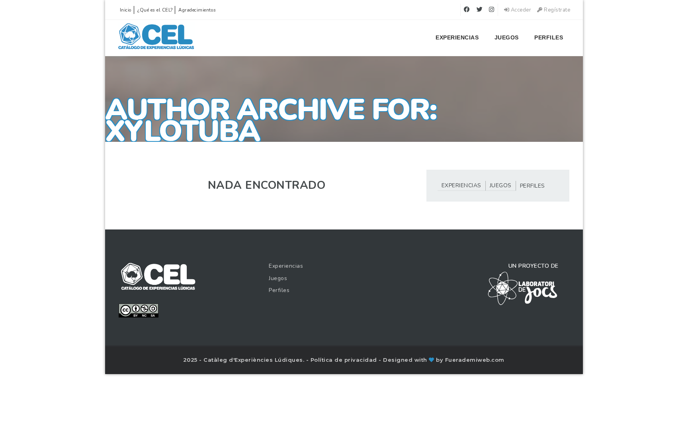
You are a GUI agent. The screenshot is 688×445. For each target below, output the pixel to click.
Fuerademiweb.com (474, 360)
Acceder (520, 10)
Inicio (126, 10)
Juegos (506, 37)
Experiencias (457, 37)
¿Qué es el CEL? (155, 10)
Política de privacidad (345, 360)
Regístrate (556, 10)
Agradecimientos (197, 10)
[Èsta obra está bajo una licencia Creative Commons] (138, 310)
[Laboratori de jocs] (523, 288)
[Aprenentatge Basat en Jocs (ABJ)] (156, 38)
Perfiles (548, 37)
